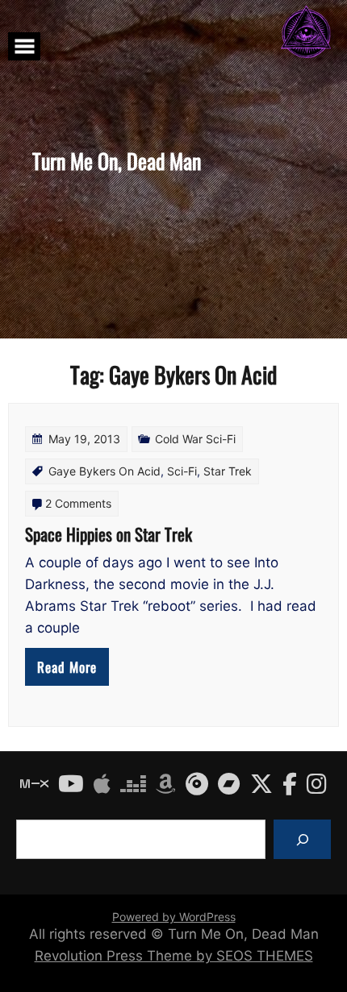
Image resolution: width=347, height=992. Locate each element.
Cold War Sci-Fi (195, 439)
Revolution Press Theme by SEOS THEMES (174, 956)
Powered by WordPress (174, 917)
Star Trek (227, 471)
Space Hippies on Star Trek (108, 533)
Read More (67, 667)
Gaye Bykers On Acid (104, 471)
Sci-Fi (182, 471)
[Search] (302, 839)
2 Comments (78, 503)
